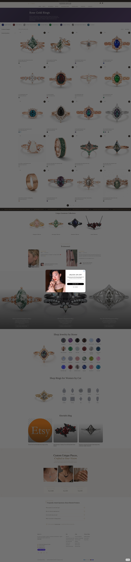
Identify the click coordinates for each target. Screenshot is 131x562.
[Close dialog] (84, 271)
